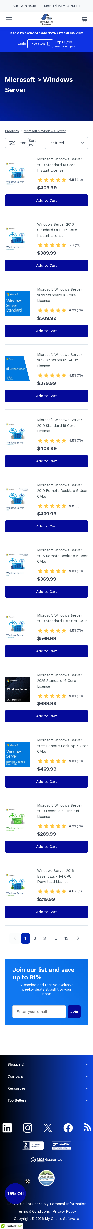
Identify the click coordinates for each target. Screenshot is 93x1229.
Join (74, 1011)
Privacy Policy (64, 1211)
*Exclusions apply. (65, 46)
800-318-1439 (24, 6)
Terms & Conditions (33, 1211)
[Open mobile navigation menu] (9, 19)
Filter (20, 143)
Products (12, 131)
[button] (15, 1193)
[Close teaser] (27, 1181)
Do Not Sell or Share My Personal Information (46, 1204)
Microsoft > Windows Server (45, 131)
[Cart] (84, 19)
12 (66, 938)
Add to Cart (46, 200)
